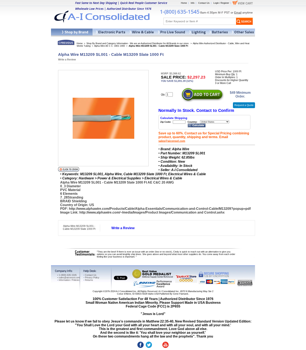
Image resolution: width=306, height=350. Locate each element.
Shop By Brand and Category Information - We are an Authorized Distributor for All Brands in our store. (137, 43)
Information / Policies (68, 280)
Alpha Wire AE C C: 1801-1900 (109, 46)
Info (192, 3)
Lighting (199, 32)
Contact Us (204, 3)
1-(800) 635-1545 (179, 11)
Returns (88, 280)
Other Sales (244, 32)
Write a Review (67, 59)
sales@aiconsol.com (171, 140)
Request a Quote (244, 105)
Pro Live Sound (172, 32)
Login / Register (221, 3)
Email (237, 12)
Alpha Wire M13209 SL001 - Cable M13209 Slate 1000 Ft (79, 227)
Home (184, 3)
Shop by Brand (76, 32)
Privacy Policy (91, 277)
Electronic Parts (111, 32)
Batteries (220, 32)
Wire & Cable (143, 32)
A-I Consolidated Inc (126, 291)
